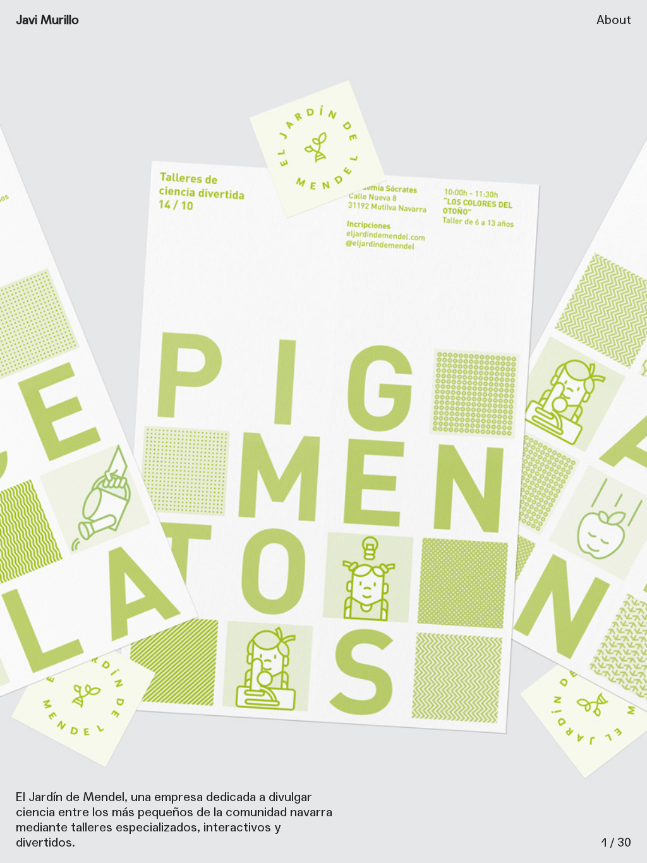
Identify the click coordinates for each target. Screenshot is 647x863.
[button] (485, 431)
